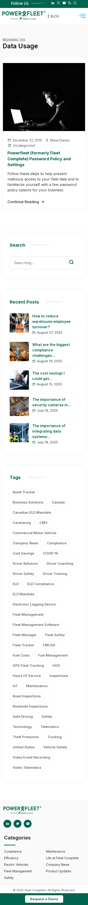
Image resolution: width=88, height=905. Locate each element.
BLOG (55, 16)
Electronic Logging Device (34, 604)
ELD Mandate (23, 594)
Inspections (58, 676)
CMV (43, 523)
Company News (25, 543)
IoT (15, 686)
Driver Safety (23, 574)
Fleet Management (28, 614)
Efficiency (11, 858)
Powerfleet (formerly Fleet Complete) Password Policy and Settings (39, 159)
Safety (47, 716)
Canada (58, 502)
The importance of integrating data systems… (48, 431)
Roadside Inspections (30, 706)
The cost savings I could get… (48, 376)
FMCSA (49, 645)
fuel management (53, 655)
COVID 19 (50, 553)
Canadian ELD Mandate (32, 512)
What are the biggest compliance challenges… (51, 350)
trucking (54, 737)
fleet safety (55, 635)
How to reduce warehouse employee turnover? (51, 321)
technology (22, 727)
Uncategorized (24, 145)
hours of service (27, 676)
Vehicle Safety (55, 747)
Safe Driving (23, 716)
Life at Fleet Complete (62, 858)
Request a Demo (44, 899)
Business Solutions (28, 502)
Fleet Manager (25, 635)
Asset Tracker (24, 492)
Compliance (57, 543)
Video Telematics (27, 767)
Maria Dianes (59, 140)
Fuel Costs (21, 655)
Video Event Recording (31, 757)
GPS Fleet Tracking (28, 665)
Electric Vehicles (16, 864)
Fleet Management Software (36, 625)
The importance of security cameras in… (51, 402)
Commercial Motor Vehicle (34, 533)
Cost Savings (23, 553)
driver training (55, 574)
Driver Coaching (60, 563)
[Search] (74, 258)
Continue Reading (23, 201)
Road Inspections (27, 696)
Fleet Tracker (23, 645)
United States (24, 747)
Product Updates (58, 871)
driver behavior (25, 563)
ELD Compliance (40, 584)
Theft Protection (26, 737)
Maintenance (37, 686)
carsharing (22, 523)
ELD (16, 584)
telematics (50, 727)
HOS (56, 665)
